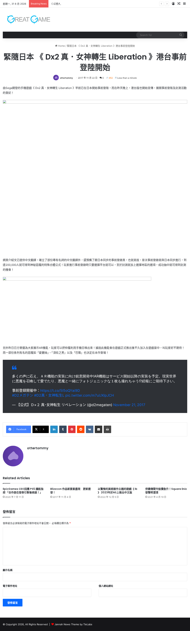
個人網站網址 (106, 585)
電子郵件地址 (10, 585)
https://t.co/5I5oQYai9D (60, 390)
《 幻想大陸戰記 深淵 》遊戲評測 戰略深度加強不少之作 (80, 3)
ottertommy (66, 77)
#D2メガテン (22, 395)
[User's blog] (26, 19)
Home (61, 45)
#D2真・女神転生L (49, 395)
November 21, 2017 (129, 405)
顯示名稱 (7, 569)
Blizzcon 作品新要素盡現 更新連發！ (70, 490)
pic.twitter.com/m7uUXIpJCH (89, 395)
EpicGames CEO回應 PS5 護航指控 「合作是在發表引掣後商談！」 (23, 490)
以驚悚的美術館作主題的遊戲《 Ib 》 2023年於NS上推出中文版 (117, 490)
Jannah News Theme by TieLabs (73, 624)
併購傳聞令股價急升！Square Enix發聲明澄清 (166, 490)
